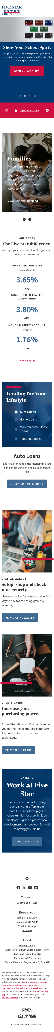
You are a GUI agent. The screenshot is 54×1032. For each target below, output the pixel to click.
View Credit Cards (18, 750)
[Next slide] (47, 110)
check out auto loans (27, 483)
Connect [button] (27, 897)
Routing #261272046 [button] (27, 922)
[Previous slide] (6, 110)
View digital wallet (20, 617)
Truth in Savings (27, 926)
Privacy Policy (27, 945)
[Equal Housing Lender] (27, 1016)
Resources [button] (27, 913)
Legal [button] (27, 940)
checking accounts (29, 981)
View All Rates (27, 360)
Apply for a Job (27, 841)
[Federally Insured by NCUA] (27, 1010)
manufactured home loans (15, 988)
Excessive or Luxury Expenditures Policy (27, 949)
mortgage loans (31, 985)
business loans (35, 988)
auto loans (17, 985)
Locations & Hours (27, 902)
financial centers (10, 997)
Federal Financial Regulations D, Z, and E (27, 962)
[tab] (20, 96)
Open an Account (27, 71)
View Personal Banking (23, 201)
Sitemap (27, 930)
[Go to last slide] (24, 218)
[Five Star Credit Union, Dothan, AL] (12, 10)
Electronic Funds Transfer (27, 953)
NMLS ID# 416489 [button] (27, 917)
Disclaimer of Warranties (27, 958)
